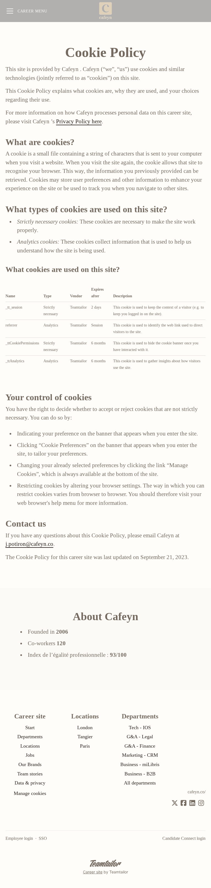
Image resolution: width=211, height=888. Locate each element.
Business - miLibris (139, 764)
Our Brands (29, 764)
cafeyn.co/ (197, 791)
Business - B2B (140, 774)
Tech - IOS (140, 727)
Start (30, 727)
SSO (43, 838)
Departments (30, 736)
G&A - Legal (140, 736)
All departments (140, 783)
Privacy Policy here (79, 121)
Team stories (30, 774)
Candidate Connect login (184, 838)
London (85, 727)
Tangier (85, 736)
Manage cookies (30, 793)
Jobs (30, 755)
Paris (85, 746)
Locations (30, 746)
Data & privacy (30, 783)
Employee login (19, 838)
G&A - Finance (139, 746)
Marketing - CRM (140, 755)
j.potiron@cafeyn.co (29, 544)
